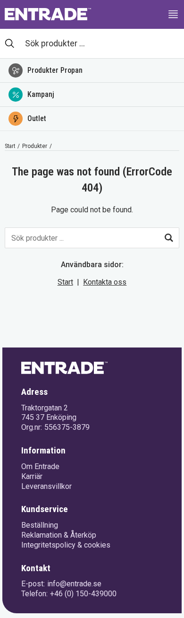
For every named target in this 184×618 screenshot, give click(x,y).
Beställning (39, 525)
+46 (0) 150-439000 (83, 593)
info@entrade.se (74, 583)
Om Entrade (40, 466)
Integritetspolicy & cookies (65, 544)
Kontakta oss (104, 282)
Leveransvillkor (46, 486)
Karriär (31, 476)
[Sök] (169, 237)
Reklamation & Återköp (58, 535)
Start (10, 146)
